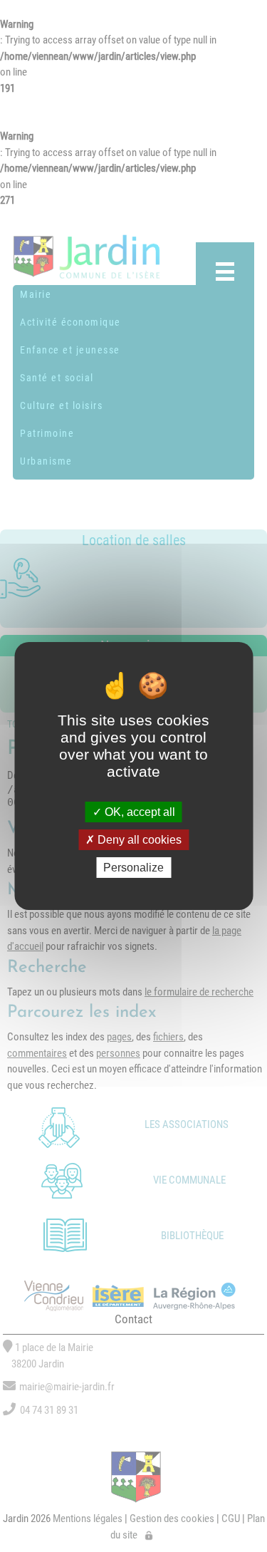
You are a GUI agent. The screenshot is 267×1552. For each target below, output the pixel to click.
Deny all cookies (138, 840)
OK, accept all (138, 811)
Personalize (133, 868)
